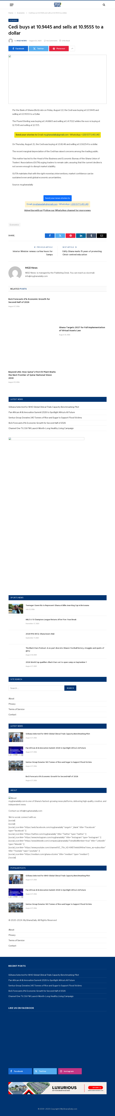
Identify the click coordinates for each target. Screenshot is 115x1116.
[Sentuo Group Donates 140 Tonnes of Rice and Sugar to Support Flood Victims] (16, 765)
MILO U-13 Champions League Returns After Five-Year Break (51, 619)
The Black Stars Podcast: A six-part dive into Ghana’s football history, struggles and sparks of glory (65, 649)
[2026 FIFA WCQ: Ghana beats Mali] (16, 637)
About (11, 698)
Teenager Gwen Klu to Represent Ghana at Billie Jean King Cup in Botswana (57, 605)
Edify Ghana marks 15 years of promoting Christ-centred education (82, 253)
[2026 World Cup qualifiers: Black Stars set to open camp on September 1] (16, 665)
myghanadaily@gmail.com (56, 134)
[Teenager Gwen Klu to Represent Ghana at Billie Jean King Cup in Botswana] (16, 609)
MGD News (22, 41)
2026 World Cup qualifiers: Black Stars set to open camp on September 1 (56, 662)
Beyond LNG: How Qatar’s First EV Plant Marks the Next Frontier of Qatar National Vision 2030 (32, 375)
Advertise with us (33, 210)
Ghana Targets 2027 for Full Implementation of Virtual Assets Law (82, 329)
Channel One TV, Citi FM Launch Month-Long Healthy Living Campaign (41, 428)
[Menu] (11, 5)
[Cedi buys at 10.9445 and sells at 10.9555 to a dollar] (57, 79)
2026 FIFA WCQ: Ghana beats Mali (40, 634)
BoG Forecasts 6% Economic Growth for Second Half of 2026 (29, 301)
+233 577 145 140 (90, 134)
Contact (12, 714)
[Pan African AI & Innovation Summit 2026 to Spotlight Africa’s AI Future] (16, 751)
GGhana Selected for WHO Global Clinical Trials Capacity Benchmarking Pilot (44, 407)
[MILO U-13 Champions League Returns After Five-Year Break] (16, 623)
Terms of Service (17, 709)
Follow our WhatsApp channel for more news (67, 210)
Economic (13, 20)
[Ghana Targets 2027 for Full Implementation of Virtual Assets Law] (83, 310)
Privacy (12, 704)
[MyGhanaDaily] (57, 4)
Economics (14, 225)
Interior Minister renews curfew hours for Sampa (33, 253)
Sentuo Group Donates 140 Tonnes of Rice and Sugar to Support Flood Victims (45, 417)
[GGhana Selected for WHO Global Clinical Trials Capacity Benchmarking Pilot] (16, 737)
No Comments (52, 41)
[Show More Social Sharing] (72, 48)
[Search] (103, 5)
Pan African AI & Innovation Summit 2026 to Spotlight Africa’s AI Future (42, 412)
